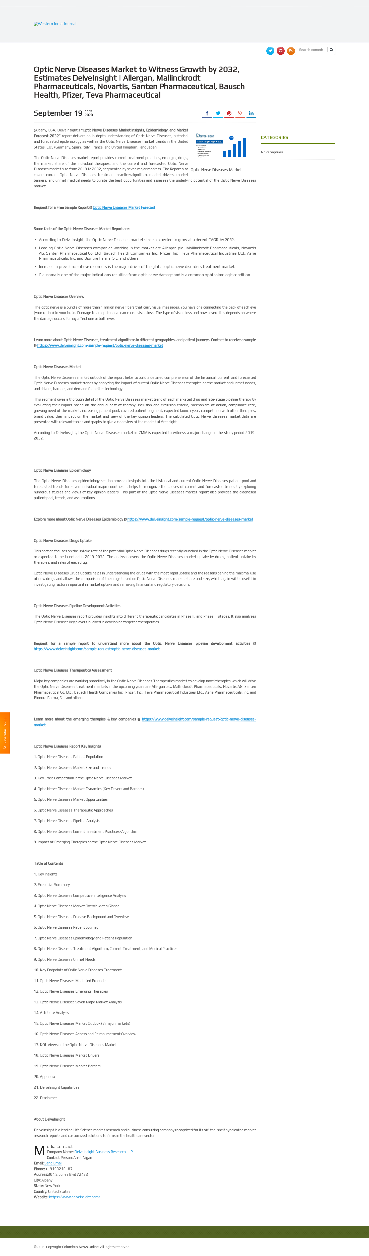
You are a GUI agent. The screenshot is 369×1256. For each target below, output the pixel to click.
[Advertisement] (243, 24)
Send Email (53, 1163)
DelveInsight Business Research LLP (103, 1152)
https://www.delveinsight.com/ (74, 1197)
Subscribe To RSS (5, 731)
